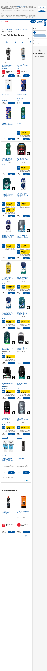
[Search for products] (45, 24)
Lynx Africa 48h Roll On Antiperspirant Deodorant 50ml (7, 383)
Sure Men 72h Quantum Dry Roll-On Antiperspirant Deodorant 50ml (8, 348)
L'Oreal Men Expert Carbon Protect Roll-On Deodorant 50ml (22, 348)
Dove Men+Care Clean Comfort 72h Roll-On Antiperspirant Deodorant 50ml (22, 237)
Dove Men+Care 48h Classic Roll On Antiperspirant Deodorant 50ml (22, 418)
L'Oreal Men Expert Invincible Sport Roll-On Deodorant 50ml (7, 278)
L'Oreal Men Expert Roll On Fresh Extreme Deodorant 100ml (23, 65)
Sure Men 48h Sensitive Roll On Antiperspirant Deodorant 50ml (22, 383)
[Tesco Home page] (6, 21)
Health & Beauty (9, 29)
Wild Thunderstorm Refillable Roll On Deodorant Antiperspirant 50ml (7, 123)
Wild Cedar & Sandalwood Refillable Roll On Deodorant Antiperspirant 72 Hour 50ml (22, 96)
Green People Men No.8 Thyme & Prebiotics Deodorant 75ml (22, 457)
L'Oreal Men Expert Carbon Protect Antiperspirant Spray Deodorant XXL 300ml (7, 513)
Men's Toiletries (18, 29)
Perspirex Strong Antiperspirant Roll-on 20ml (7, 96)
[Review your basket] (34, 32)
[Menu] (2, 21)
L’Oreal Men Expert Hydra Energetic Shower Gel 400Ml (23, 513)
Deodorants (25, 29)
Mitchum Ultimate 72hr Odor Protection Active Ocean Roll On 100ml (7, 159)
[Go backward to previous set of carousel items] (26, 536)
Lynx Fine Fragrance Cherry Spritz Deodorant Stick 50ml (22, 159)
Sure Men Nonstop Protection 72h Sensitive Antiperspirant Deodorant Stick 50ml (7, 194)
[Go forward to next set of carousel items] (29, 536)
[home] (3, 29)
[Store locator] (45, 21)
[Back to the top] (24, 485)
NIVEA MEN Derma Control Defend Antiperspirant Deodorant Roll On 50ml (8, 236)
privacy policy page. (21, 6)
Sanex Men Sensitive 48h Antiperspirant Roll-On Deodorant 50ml (22, 278)
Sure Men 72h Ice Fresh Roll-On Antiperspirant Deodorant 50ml (22, 313)
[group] (8, 514)
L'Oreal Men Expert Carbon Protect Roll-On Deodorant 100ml (7, 65)
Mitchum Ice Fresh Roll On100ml (22, 122)
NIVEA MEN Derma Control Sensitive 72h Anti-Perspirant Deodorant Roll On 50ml (22, 194)
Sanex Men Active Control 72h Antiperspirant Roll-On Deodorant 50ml (7, 313)
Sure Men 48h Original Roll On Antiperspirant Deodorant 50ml (7, 418)
